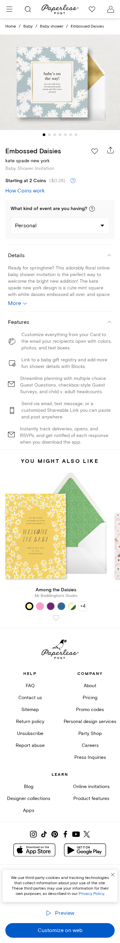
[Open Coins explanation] (73, 181)
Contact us (30, 697)
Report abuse (30, 745)
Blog (28, 786)
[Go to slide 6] (70, 134)
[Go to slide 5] (65, 134)
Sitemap (30, 709)
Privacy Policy (91, 893)
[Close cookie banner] (113, 875)
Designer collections (28, 798)
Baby (28, 26)
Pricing (90, 697)
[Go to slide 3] (54, 134)
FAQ (30, 686)
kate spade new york (27, 161)
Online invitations (91, 786)
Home (10, 26)
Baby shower (51, 26)
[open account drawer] (110, 9)
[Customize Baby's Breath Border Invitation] (60, 82)
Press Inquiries (90, 757)
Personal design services (90, 721)
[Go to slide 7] (76, 134)
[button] (92, 208)
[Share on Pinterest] (55, 834)
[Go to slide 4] (60, 134)
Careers (90, 745)
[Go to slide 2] (49, 134)
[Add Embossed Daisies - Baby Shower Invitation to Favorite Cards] (95, 151)
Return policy (30, 721)
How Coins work (25, 190)
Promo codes (90, 709)
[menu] (9, 9)
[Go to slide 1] (44, 134)
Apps (28, 810)
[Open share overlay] (111, 150)
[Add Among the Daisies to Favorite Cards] (56, 618)
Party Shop (90, 733)
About (90, 686)
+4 (82, 606)
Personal (26, 225)
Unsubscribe (30, 733)
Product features (91, 798)
